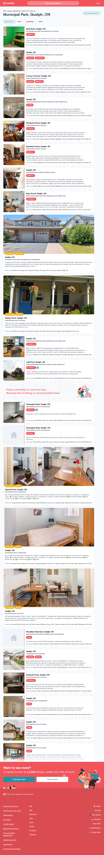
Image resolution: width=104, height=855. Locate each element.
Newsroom (32, 814)
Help (30, 806)
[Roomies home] (8, 3)
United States (96, 832)
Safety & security (9, 840)
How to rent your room (12, 811)
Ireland (98, 806)
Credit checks (8, 824)
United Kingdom (95, 828)
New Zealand (96, 815)
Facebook (32, 830)
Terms (31, 822)
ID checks (7, 820)
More (40, 21)
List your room (19, 779)
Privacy (31, 826)
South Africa (97, 823)
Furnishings (30, 21)
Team (31, 818)
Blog (30, 810)
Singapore (97, 819)
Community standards (12, 849)
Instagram (32, 834)
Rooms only (9, 21)
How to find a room (10, 806)
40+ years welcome (91, 13)
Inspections (7, 844)
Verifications (8, 815)
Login (98, 3)
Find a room (52, 779)
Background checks (11, 829)
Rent (19, 21)
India (99, 810)
